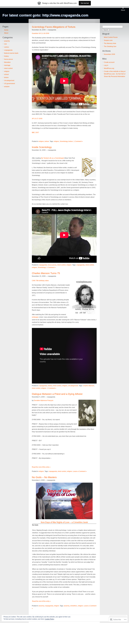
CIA (5, 44)
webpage (35, 317)
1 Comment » (78, 141)
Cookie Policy (49, 619)
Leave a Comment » (80, 471)
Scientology (64, 141)
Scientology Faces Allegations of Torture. (54, 27)
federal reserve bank (11, 53)
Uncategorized (9, 80)
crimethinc (73, 606)
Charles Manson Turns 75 (46, 273)
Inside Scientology (42, 147)
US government (9, 83)
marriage (7, 65)
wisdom (6, 86)
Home (6, 30)
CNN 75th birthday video (40, 281)
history (6, 56)
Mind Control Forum (111, 37)
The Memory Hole (110, 43)
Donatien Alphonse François (43, 400)
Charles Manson (88, 386)
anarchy (7, 41)
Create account (109, 62)
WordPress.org (109, 68)
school (6, 74)
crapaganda (8, 50)
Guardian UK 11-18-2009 (40, 33)
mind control (8, 68)
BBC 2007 (35, 132)
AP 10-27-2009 (37, 118)
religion (6, 71)
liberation (7, 62)
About (123, 10)
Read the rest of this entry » (41, 467)
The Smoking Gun (110, 46)
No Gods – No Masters (44, 477)
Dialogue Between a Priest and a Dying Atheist (57, 394)
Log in (106, 65)
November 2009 (109, 54)
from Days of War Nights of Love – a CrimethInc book (64, 522)
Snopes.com (108, 40)
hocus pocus (8, 59)
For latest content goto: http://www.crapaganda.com (45, 15)
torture (6, 77)
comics (6, 47)
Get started (85, 3)
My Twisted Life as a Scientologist (52, 158)
